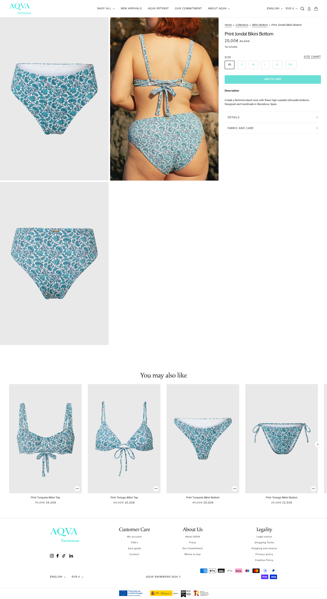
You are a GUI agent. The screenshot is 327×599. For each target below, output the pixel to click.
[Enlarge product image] (54, 98)
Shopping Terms (264, 542)
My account (134, 536)
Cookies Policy (264, 560)
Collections (241, 25)
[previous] (9, 444)
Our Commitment (192, 548)
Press (192, 542)
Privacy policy (264, 554)
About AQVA (192, 536)
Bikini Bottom (260, 25)
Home (228, 25)
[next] (318, 444)
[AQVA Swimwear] (20, 8)
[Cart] (316, 9)
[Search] (302, 9)
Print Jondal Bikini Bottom (249, 34)
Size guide (134, 548)
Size (273, 57)
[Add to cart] (77, 489)
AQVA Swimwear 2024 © (163, 577)
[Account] (309, 9)
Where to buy (193, 554)
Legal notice (264, 536)
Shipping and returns (264, 548)
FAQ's (134, 542)
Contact (134, 554)
